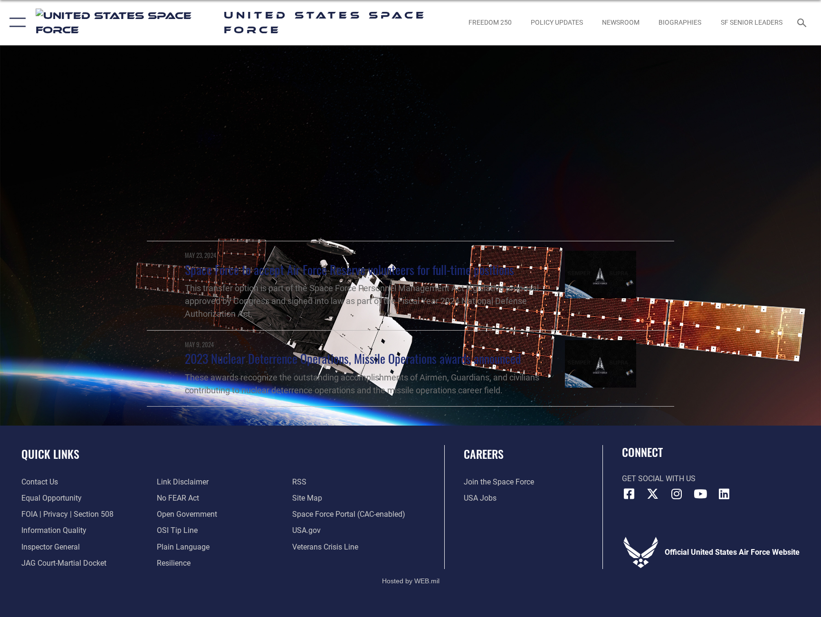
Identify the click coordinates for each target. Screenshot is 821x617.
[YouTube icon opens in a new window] (700, 494)
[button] (15, 22)
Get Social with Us (659, 478)
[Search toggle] (802, 22)
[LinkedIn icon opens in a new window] (724, 494)
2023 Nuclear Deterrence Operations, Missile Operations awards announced (353, 358)
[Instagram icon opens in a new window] (676, 494)
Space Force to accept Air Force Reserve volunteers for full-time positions (349, 269)
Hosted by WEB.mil (410, 581)
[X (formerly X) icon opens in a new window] (653, 494)
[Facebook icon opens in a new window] (629, 494)
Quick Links (50, 453)
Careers (484, 453)
